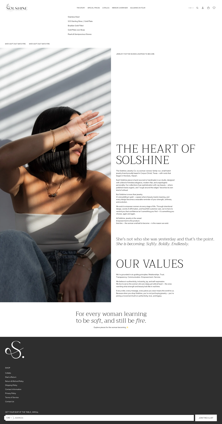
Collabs (8, 373)
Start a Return (10, 377)
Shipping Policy (11, 385)
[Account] (203, 8)
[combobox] (8, 418)
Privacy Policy (10, 393)
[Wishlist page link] (214, 8)
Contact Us (9, 401)
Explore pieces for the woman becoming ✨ (111, 327)
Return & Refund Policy (14, 381)
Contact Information (13, 389)
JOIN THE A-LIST (206, 418)
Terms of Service (12, 397)
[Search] (197, 8)
